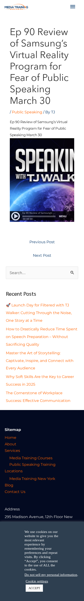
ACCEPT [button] (34, 588)
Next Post (42, 255)
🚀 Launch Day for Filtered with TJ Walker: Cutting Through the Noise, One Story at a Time (39, 313)
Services (12, 450)
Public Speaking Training (32, 464)
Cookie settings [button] (37, 581)
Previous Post (42, 242)
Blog (9, 485)
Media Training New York (32, 478)
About (10, 444)
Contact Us (15, 491)
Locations (14, 471)
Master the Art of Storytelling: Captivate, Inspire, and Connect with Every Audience (40, 361)
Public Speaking (27, 112)
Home (10, 437)
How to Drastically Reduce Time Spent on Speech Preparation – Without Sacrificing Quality (41, 337)
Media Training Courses (30, 458)
